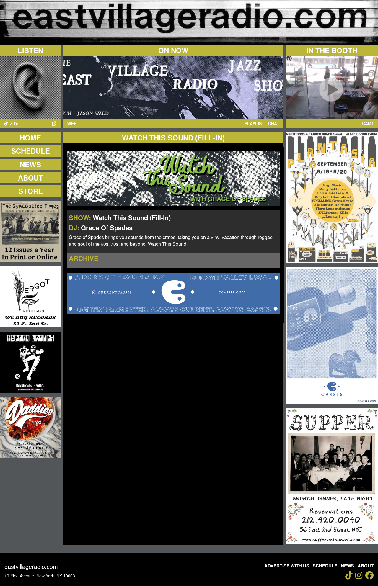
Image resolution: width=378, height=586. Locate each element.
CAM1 (368, 123)
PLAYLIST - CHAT (262, 123)
